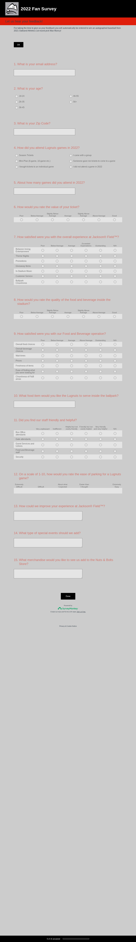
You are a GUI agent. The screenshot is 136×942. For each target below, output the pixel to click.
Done (68, 596)
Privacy (62, 626)
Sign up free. (81, 612)
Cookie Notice (72, 626)
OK (18, 45)
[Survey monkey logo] (68, 608)
